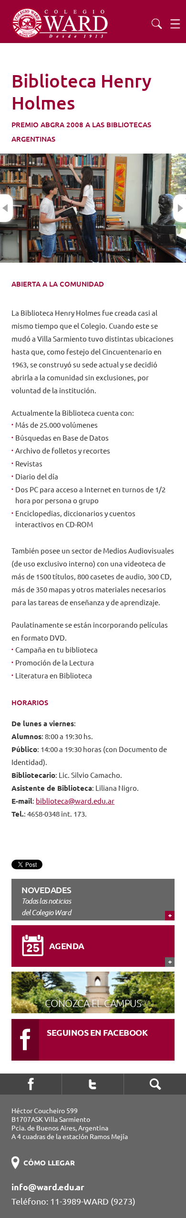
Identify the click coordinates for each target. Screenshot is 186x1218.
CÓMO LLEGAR (49, 1163)
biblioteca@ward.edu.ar (75, 801)
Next (179, 208)
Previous (6, 208)
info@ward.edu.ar (47, 1187)
